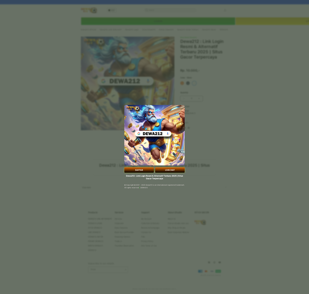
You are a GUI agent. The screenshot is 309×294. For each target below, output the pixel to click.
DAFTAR (139, 170)
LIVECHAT (170, 170)
